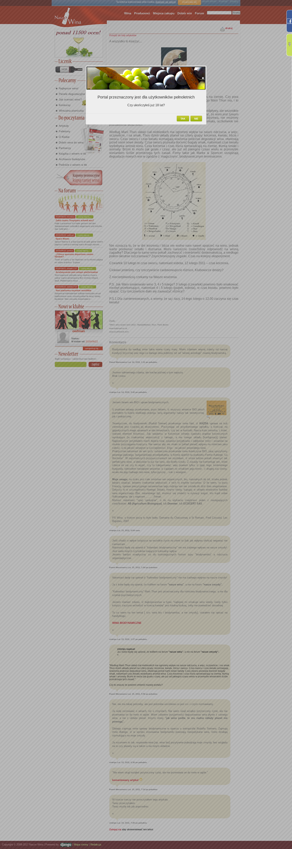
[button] (203, 78)
